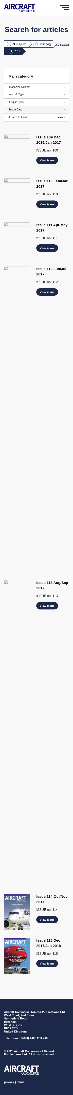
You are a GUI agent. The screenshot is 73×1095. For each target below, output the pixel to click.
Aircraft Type (16, 94)
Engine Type (16, 102)
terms (20, 1082)
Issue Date (15, 109)
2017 (17, 51)
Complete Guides (19, 117)
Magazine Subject (19, 86)
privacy (9, 1082)
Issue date (45, 44)
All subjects (19, 44)
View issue (47, 160)
